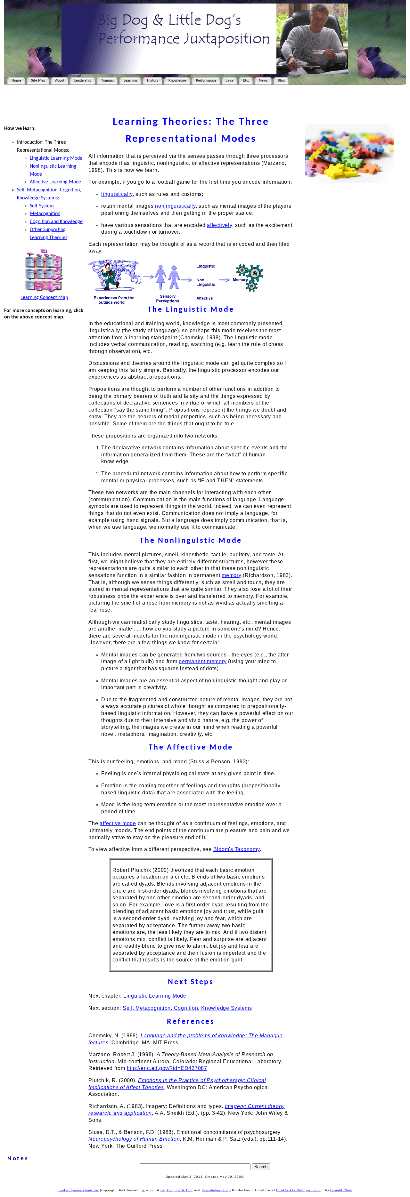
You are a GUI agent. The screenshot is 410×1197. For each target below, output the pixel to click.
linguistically (117, 194)
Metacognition (45, 213)
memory (232, 575)
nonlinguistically (175, 206)
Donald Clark (341, 1190)
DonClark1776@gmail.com (298, 1190)
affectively (219, 225)
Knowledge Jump (216, 1190)
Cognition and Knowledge (56, 221)
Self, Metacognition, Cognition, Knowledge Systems (187, 1008)
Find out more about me (78, 1190)
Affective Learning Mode (55, 182)
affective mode (118, 823)
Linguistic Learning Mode (56, 158)
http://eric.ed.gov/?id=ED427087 (167, 1068)
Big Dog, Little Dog (176, 1190)
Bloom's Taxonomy (236, 849)
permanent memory (202, 661)
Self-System (42, 206)
